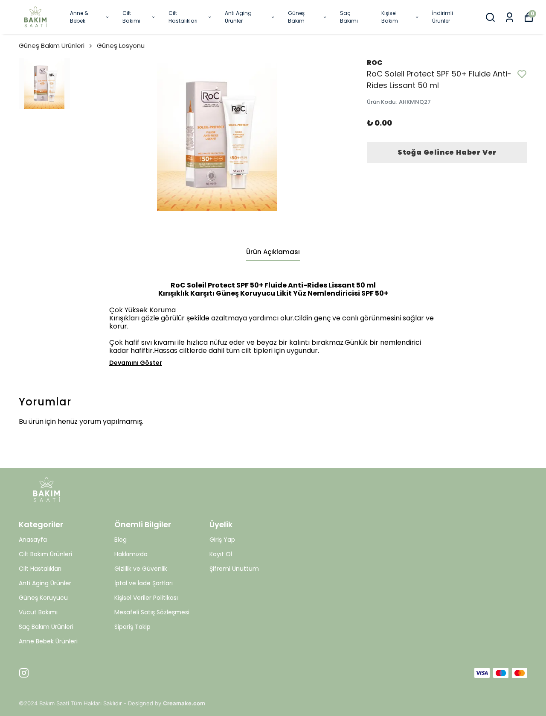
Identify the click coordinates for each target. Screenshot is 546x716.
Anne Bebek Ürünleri (48, 641)
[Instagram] (24, 673)
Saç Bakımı (349, 16)
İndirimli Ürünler (442, 16)
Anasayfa (33, 539)
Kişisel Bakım (389, 16)
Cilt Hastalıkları (182, 16)
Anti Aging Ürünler (238, 16)
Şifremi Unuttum (234, 568)
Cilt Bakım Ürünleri (45, 554)
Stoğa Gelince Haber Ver (447, 152)
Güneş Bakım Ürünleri (51, 45)
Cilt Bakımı (131, 16)
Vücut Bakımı (38, 612)
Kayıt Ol (220, 554)
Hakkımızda (131, 554)
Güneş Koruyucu (43, 597)
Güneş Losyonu (121, 45)
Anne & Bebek (79, 16)
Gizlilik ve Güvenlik (140, 568)
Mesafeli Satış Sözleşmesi (151, 612)
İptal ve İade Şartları (143, 583)
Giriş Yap (222, 539)
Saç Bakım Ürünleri (46, 626)
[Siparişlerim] (509, 17)
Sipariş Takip (132, 626)
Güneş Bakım (296, 16)
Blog (120, 539)
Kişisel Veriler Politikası (146, 597)
